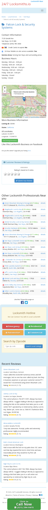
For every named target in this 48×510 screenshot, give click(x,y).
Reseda (13, 281)
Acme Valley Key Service (13, 285)
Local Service (12, 17)
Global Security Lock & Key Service (17, 222)
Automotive (13, 332)
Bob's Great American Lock (13, 442)
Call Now (25, 504)
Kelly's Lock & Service (13, 291)
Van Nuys (27, 17)
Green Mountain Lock (11, 369)
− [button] (4, 91)
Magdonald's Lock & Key (14, 216)
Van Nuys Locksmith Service (15, 241)
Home (4, 17)
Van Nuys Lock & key (12, 247)
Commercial (35, 332)
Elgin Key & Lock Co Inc (12, 464)
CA (20, 17)
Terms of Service (19, 495)
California (10, 127)
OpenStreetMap (34, 117)
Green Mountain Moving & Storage (17, 203)
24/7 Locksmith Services (20, 492)
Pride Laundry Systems (13, 266)
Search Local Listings (33, 346)
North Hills (12, 268)
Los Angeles (18, 211)
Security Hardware (11, 228)
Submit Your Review (24, 181)
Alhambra (21, 205)
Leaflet (26, 117)
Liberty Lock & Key (10, 394)
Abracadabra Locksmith (12, 423)
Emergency (13, 326)
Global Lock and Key (12, 278)
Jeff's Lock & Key (11, 272)
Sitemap (35, 495)
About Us (9, 495)
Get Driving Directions (10, 140)
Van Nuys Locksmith (12, 253)
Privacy (28, 495)
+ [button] (4, 87)
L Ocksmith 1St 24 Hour (13, 260)
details (43, 203)
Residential (36, 326)
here (29, 150)
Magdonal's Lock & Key (13, 209)
